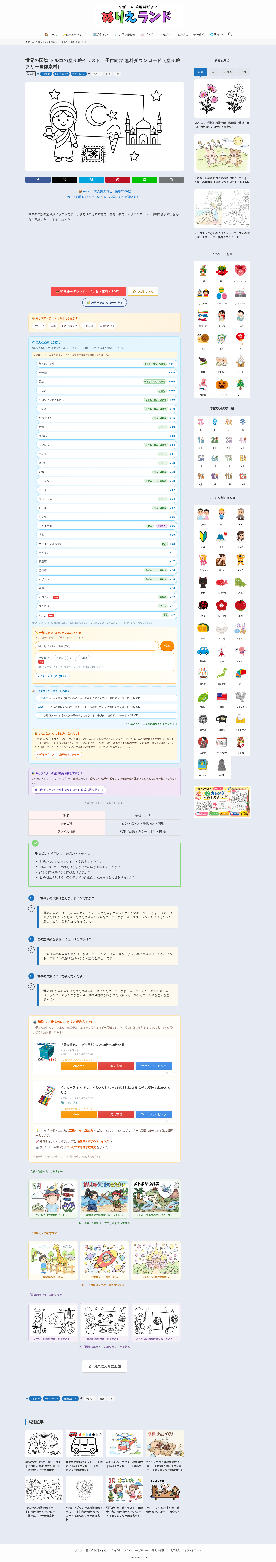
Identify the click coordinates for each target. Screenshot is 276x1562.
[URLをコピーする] (171, 180)
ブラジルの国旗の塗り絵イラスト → (53, 1338)
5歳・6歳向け (61, 73)
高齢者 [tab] (228, 72)
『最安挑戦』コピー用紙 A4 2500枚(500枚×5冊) (93, 1044)
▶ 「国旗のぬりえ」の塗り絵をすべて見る (104, 1346)
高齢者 (84, 658)
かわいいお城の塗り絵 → (156, 1277)
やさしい (97, 73)
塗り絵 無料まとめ (96, 1550)
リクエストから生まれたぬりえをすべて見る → (151, 723)
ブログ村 (115, 1550)
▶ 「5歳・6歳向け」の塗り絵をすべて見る (104, 1223)
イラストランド (192, 1550)
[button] (38, 180)
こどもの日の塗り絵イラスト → (53, 1215)
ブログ (78, 1550)
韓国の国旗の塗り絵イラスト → (104, 1338)
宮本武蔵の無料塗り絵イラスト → (104, 1215)
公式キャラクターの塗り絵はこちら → (58, 754)
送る (167, 646)
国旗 (108, 73)
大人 (71, 658)
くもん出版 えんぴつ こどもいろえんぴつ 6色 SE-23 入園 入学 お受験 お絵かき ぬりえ (116, 1090)
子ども (59, 658)
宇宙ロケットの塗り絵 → (104, 1277)
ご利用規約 (174, 1550)
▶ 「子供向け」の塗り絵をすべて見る (104, 1285)
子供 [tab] (243, 72)
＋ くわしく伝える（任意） (52, 676)
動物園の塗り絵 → (53, 1277)
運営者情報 (158, 1550)
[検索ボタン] (230, 34)
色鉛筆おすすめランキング (93, 1141)
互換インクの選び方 (81, 1130)
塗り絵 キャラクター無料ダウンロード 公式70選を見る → (69, 789)
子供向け (46, 73)
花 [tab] (213, 72)
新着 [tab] (200, 72)
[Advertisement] (104, 254)
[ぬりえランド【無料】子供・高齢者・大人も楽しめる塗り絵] (138, 16)
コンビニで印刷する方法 (81, 1147)
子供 (117, 73)
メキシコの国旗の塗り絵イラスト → (156, 1338)
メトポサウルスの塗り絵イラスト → (156, 1215)
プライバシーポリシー (136, 1550)
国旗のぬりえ (78, 73)
